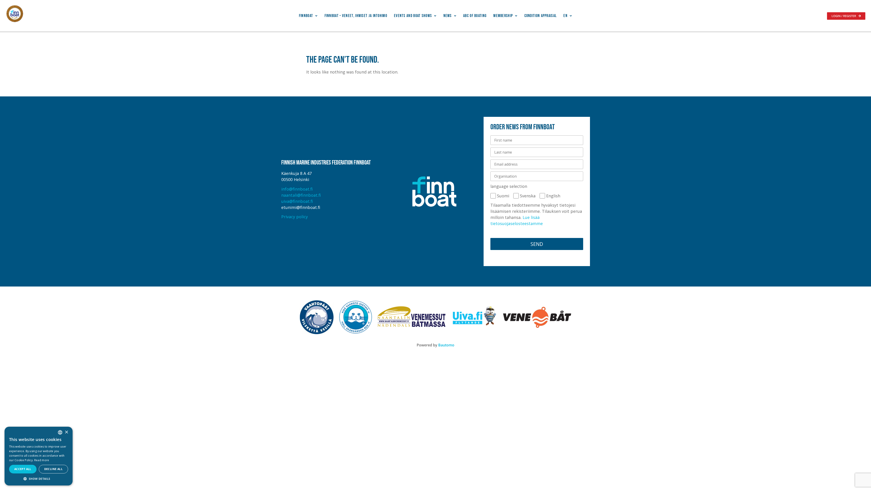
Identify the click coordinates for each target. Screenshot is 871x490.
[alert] (39, 456)
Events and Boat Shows (413, 15)
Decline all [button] (53, 469)
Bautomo (446, 345)
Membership (503, 15)
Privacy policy (294, 216)
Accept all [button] (22, 469)
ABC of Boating (475, 15)
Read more (41, 460)
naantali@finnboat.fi (301, 195)
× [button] (66, 432)
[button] (308, 15)
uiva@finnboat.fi (297, 201)
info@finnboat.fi (297, 189)
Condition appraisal (540, 15)
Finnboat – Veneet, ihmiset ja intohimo (356, 15)
